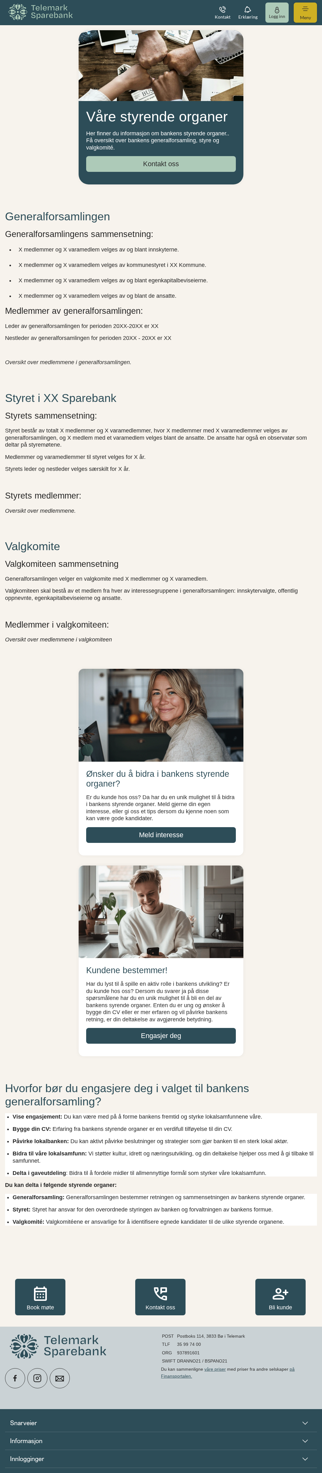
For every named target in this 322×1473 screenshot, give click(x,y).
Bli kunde (280, 1297)
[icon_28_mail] (60, 1378)
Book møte (40, 1297)
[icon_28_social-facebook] (15, 1378)
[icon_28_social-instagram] (37, 1378)
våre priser (215, 1369)
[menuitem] (41, 12)
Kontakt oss (160, 1297)
